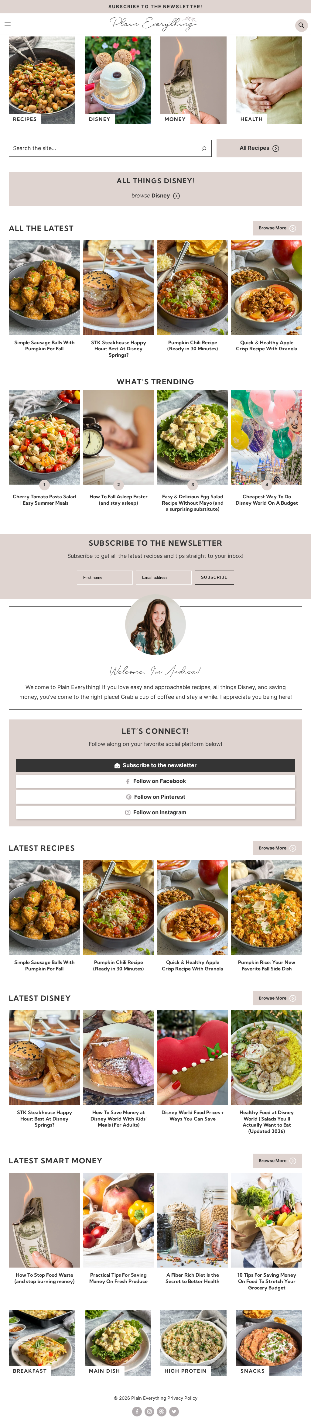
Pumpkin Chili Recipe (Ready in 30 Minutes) (192, 345)
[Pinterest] (161, 1411)
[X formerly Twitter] (174, 1411)
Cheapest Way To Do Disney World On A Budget (267, 499)
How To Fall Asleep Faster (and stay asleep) (119, 499)
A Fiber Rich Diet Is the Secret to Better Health (193, 1278)
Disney (100, 119)
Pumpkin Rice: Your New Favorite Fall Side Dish (266, 965)
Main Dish (104, 1371)
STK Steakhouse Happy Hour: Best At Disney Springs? (118, 348)
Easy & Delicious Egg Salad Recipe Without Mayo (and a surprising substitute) (193, 502)
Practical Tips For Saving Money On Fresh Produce (118, 1278)
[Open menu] (8, 24)
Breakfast (30, 1371)
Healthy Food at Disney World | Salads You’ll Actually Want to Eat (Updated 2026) (267, 1121)
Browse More (272, 227)
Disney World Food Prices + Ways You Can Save (193, 1115)
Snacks (253, 1371)
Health (252, 119)
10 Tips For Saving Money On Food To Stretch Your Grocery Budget (267, 1281)
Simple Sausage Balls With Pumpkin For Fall (44, 345)
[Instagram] (149, 1411)
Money (175, 119)
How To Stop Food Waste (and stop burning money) (44, 1278)
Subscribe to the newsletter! (155, 6)
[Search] (204, 148)
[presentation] (44, 287)
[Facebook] (137, 1411)
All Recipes (254, 148)
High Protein (186, 1371)
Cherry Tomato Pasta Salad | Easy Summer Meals (44, 499)
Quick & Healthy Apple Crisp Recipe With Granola (266, 345)
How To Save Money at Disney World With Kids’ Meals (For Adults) (119, 1118)
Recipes (25, 119)
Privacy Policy (182, 1398)
